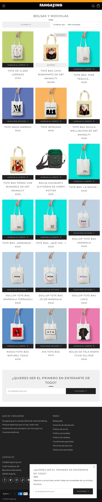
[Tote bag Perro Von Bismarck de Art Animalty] (17, 159)
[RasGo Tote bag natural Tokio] (17, 326)
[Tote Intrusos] (51, 103)
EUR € (5, 494)
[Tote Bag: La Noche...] (84, 161)
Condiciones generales (63, 441)
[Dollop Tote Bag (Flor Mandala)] (51, 270)
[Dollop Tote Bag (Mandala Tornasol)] (17, 270)
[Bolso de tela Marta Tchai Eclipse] (84, 326)
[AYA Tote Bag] (51, 326)
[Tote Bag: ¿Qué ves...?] (51, 217)
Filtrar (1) (26, 25)
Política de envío (60, 429)
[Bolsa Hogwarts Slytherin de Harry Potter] (51, 159)
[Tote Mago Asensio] (17, 103)
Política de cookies (61, 437)
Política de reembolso (63, 450)
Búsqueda (57, 421)
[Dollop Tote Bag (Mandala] (84, 215)
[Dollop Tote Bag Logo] (84, 270)
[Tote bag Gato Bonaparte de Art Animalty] (51, 47)
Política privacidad (61, 433)
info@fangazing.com (12, 462)
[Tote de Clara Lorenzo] (17, 47)
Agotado (51, 65)
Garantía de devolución (63, 425)
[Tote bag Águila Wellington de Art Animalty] (84, 103)
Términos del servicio (62, 445)
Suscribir (80, 391)
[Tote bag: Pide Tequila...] (84, 49)
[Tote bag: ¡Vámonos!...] (17, 217)
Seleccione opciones (16, 121)
